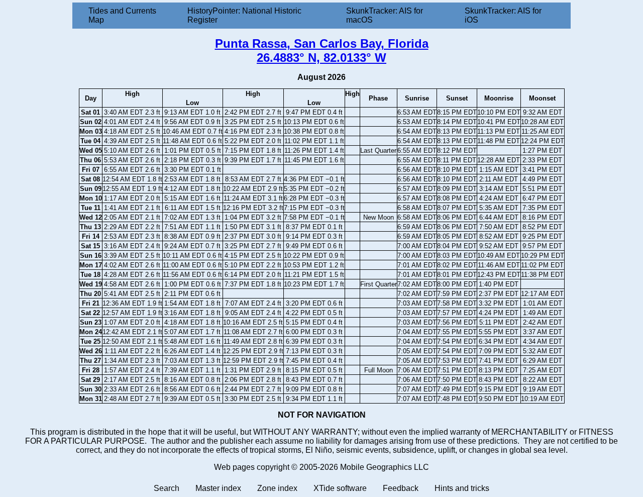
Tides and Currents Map (122, 15)
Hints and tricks (462, 488)
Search (166, 488)
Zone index (277, 488)
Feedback (400, 488)
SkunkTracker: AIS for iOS (503, 15)
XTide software (340, 488)
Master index (218, 488)
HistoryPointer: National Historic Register (244, 15)
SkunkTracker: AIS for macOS (384, 15)
